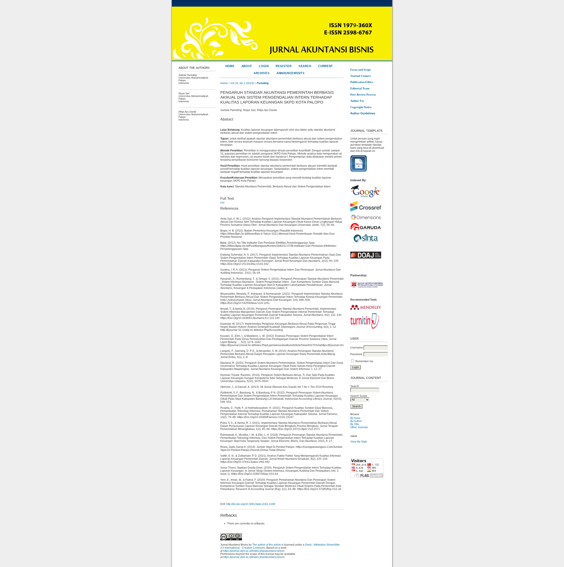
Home (230, 66)
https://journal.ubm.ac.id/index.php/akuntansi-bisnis (253, 550)
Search (305, 66)
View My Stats (358, 441)
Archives (261, 73)
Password (356, 354)
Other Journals (359, 427)
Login (264, 66)
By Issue (355, 418)
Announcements (290, 73)
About (246, 66)
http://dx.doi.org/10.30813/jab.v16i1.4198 (250, 504)
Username (356, 347)
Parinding (263, 83)
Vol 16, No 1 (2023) (242, 83)
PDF (222, 203)
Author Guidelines (362, 113)
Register (283, 66)
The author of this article (266, 544)
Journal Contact (360, 75)
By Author (356, 421)
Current (325, 66)
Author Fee (357, 100)
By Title (354, 424)
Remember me (364, 361)
